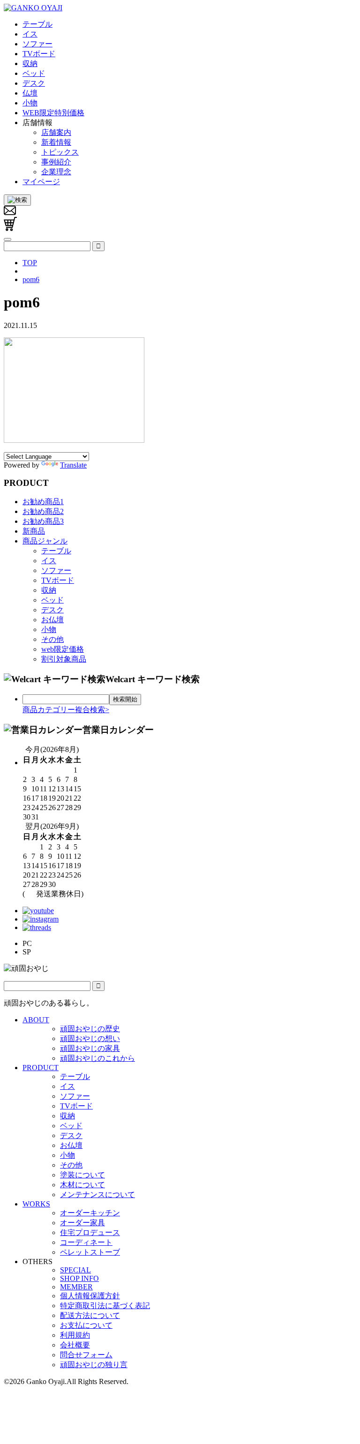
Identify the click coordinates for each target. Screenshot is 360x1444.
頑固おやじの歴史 (90, 1029)
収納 (48, 590)
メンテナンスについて (97, 1194)
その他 (52, 639)
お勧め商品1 (43, 502)
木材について (82, 1185)
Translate (73, 465)
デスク (52, 610)
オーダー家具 (82, 1223)
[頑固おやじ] (33, 8)
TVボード (57, 580)
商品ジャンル (45, 541)
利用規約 (75, 1335)
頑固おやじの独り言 (94, 1365)
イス (48, 561)
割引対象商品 (63, 659)
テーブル (56, 551)
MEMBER (76, 1287)
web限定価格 (62, 649)
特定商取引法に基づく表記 (105, 1306)
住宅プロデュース (90, 1232)
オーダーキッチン (90, 1213)
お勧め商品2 (43, 511)
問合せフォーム (86, 1355)
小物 (48, 629)
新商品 (33, 531)
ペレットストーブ (90, 1252)
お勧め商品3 (43, 521)
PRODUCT (40, 1068)
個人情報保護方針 (90, 1296)
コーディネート (86, 1242)
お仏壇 (52, 620)
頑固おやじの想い (90, 1038)
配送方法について (90, 1315)
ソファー (56, 570)
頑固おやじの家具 (90, 1048)
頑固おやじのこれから (97, 1058)
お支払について (86, 1325)
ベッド (52, 600)
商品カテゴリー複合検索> (65, 710)
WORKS (36, 1204)
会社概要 (75, 1345)
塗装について (82, 1175)
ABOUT (35, 1020)
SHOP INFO (79, 1278)
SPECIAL (75, 1270)
